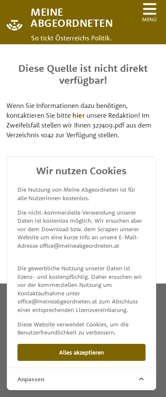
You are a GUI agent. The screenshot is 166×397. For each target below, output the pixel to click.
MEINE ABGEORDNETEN (64, 16)
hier (78, 115)
